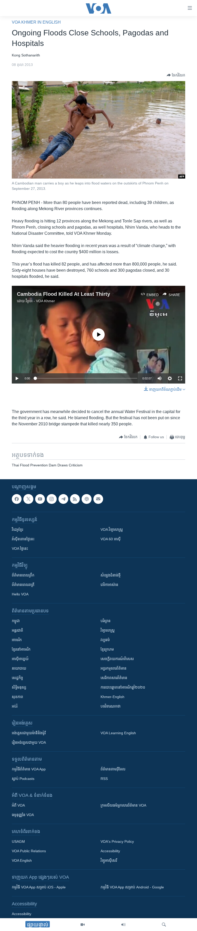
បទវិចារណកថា (111, 706)
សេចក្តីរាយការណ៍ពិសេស (117, 659)
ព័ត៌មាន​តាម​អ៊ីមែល (113, 769)
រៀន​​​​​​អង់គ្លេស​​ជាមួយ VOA (29, 742)
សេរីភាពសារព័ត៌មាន (114, 678)
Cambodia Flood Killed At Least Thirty (63, 294)
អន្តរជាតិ (17, 630)
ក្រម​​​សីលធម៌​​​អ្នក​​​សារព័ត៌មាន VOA (123, 805)
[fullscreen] (180, 378)
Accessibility (110, 851)
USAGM (18, 841)
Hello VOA (20, 594)
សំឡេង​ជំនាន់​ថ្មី (111, 575)
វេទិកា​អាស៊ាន (109, 585)
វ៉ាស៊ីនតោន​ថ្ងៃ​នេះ (23, 539)
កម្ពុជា (16, 621)
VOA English (22, 860)
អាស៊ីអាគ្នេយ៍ (20, 659)
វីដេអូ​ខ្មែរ (17, 529)
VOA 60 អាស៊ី (111, 539)
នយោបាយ (19, 668)
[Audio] (123, 924)
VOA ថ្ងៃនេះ (20, 548)
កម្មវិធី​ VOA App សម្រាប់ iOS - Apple (39, 887)
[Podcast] (86, 499)
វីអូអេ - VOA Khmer (40, 301)
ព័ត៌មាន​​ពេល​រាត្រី (23, 585)
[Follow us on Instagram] (51, 499)
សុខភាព (17, 697)
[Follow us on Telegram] (63, 499)
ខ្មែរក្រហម (107, 649)
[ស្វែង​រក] (164, 924)
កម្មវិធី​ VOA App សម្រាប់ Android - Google (132, 887)
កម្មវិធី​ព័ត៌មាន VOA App (29, 769)
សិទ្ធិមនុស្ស (19, 687)
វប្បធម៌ (105, 640)
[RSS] (75, 499)
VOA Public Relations (29, 851)
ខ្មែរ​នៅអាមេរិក (21, 649)
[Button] (176, 75)
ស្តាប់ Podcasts (23, 779)
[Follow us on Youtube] (40, 499)
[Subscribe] (98, 499)
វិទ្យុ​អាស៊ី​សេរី (109, 860)
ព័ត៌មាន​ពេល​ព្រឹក (23, 575)
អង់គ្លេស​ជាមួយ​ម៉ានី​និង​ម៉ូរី (29, 733)
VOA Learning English (118, 733)
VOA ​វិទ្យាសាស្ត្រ (112, 529)
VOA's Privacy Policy (117, 841)
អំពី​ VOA (18, 805)
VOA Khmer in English (36, 22)
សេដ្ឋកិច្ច (17, 678)
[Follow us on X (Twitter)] (28, 499)
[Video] (82, 924)
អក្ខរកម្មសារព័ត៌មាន (113, 668)
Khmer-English (112, 697)
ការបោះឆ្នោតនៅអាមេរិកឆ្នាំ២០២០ (123, 687)
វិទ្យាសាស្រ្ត (108, 630)
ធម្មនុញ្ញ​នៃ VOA (23, 815)
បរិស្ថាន (106, 621)
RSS (104, 779)
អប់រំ (14, 706)
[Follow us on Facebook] (17, 499)
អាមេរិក (17, 640)
